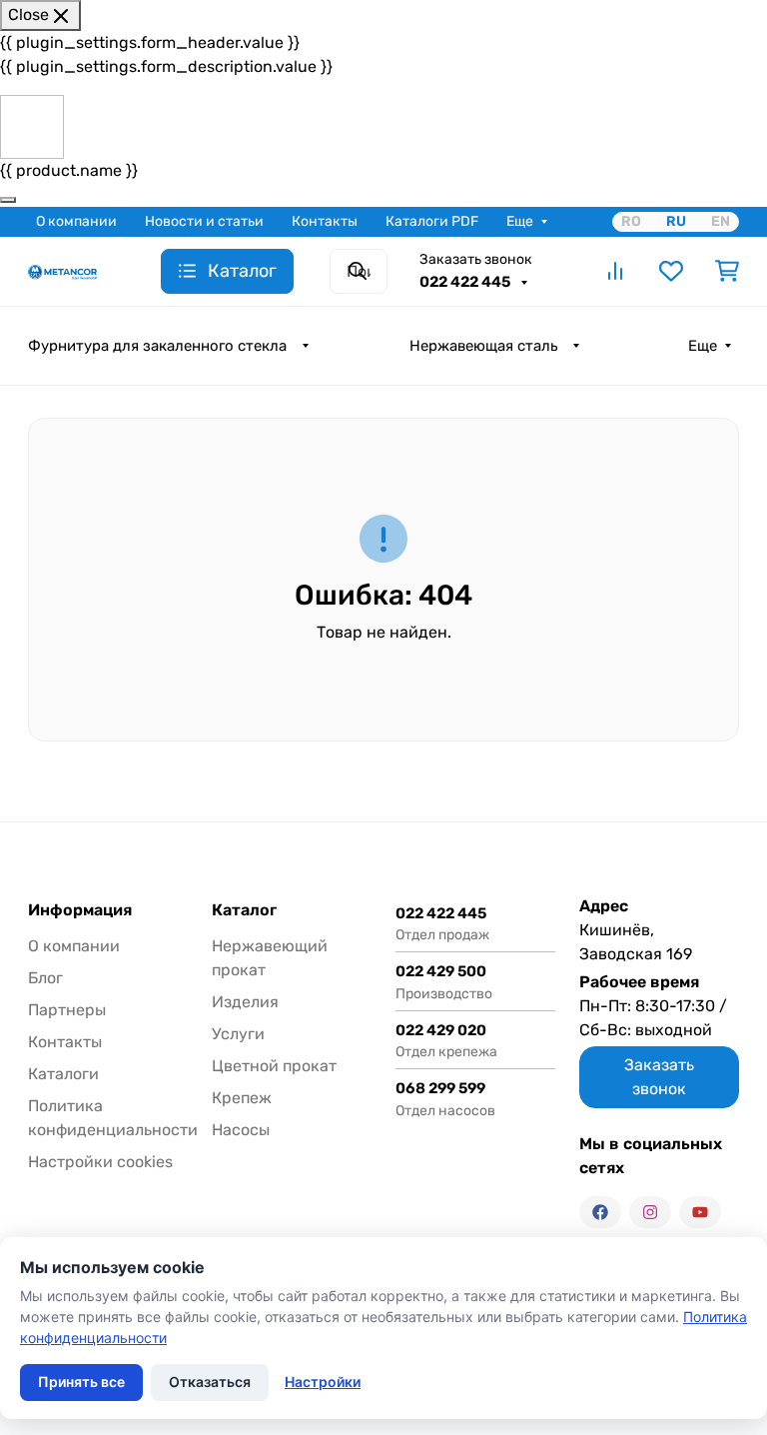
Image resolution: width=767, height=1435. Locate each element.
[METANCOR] (62, 270)
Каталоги (63, 1073)
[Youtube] (700, 1212)
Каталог (244, 910)
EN (720, 221)
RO (631, 221)
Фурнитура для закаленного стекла (157, 346)
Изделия (245, 1001)
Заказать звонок (475, 259)
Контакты (325, 221)
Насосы (241, 1129)
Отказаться (210, 1381)
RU (676, 221)
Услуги (238, 1033)
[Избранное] (671, 271)
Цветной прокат (274, 1065)
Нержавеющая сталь (483, 346)
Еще (519, 221)
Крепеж (242, 1097)
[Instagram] (650, 1212)
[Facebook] (600, 1212)
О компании (76, 221)
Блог (45, 977)
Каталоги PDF (431, 221)
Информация (80, 910)
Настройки (323, 1381)
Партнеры (67, 1009)
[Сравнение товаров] (615, 271)
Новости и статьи (204, 221)
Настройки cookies (100, 1161)
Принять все (81, 1381)
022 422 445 (466, 282)
